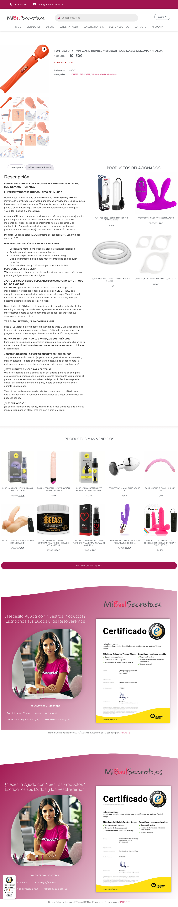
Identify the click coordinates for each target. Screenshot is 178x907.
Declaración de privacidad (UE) (23, 719)
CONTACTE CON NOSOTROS (45, 706)
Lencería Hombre (93, 26)
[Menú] (14, 876)
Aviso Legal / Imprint (46, 713)
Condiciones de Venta (18, 713)
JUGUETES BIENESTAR (79, 74)
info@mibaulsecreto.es (51, 4)
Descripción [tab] (16, 167)
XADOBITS (124, 732)
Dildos (50, 26)
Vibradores (33, 26)
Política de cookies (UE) (57, 719)
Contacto (140, 26)
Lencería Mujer (69, 26)
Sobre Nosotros (119, 26)
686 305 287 (21, 4)
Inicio (18, 26)
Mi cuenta (157, 26)
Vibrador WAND (99, 74)
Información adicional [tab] (39, 167)
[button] (44, 49)
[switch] (9, 895)
